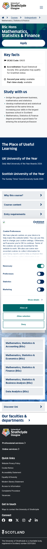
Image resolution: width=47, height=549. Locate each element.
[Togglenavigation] (41, 7)
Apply (23, 43)
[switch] (40, 274)
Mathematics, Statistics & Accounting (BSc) (20, 345)
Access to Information (11, 486)
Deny (23, 324)
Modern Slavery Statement (13, 482)
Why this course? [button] (13, 195)
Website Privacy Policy (11, 463)
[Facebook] (5, 520)
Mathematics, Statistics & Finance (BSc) (20, 369)
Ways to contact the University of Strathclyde (20, 509)
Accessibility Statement (11, 472)
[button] (23, 418)
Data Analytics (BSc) (17, 391)
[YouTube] (12, 520)
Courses (14, 18)
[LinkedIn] (38, 520)
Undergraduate (31, 18)
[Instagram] (25, 520)
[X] (19, 520)
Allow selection (23, 316)
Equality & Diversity (9, 477)
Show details (33, 300)
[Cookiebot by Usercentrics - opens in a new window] (33, 222)
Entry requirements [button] (14, 214)
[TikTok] (32, 520)
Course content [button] (12, 204)
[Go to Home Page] (3, 18)
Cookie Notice (7, 468)
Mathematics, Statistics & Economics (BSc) (20, 357)
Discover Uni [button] (11, 406)
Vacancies (6, 495)
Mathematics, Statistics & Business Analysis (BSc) (20, 381)
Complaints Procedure (11, 491)
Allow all (23, 308)
